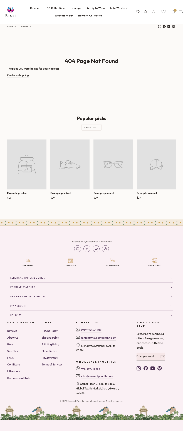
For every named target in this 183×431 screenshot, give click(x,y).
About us (11, 26)
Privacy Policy (50, 358)
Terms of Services (52, 364)
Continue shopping (18, 75)
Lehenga (75, 8)
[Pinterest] (105, 248)
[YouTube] (96, 248)
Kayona (35, 8)
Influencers (13, 371)
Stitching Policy (50, 344)
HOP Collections (55, 8)
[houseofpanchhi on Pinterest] (159, 368)
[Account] (153, 12)
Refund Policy (50, 331)
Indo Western (118, 8)
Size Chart (13, 351)
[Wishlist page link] (163, 11)
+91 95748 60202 (91, 330)
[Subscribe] (162, 356)
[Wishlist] (138, 12)
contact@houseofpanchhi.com (98, 337)
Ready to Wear (95, 8)
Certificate (13, 364)
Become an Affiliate (18, 378)
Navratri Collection (90, 15)
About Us (12, 337)
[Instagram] (77, 248)
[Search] (146, 12)
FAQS (10, 358)
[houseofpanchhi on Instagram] (139, 368)
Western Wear (64, 15)
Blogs (10, 344)
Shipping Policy (50, 337)
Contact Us (25, 26)
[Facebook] (86, 248)
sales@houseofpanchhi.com (97, 376)
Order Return (49, 351)
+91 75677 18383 (90, 368)
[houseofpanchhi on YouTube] (152, 368)
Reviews (12, 331)
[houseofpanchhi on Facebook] (146, 368)
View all (91, 127)
